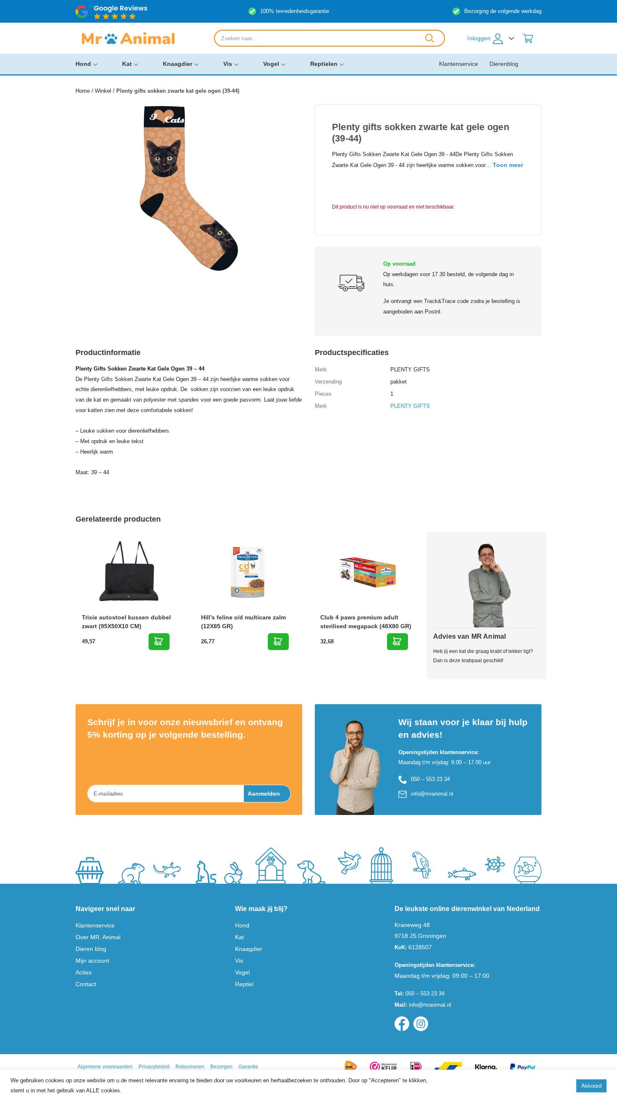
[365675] (159, 641)
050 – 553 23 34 (430, 779)
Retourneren (189, 1067)
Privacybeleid (154, 1067)
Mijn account (92, 960)
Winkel (103, 91)
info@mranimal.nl (432, 794)
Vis (227, 63)
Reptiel (244, 984)
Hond (83, 63)
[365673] (278, 641)
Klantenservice (458, 63)
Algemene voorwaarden (105, 1067)
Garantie (248, 1067)
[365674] (397, 641)
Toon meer (508, 165)
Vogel (271, 63)
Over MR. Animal (98, 937)
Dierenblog (503, 63)
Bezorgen (221, 1067)
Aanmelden (264, 793)
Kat (127, 63)
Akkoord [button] (591, 1086)
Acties (84, 972)
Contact (86, 984)
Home (83, 91)
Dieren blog (91, 948)
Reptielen (323, 63)
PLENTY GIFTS (410, 406)
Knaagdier (177, 63)
